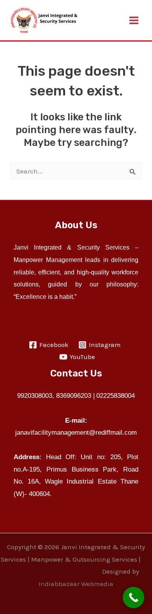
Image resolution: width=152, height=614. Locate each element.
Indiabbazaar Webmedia (76, 584)
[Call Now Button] (133, 597)
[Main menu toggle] (134, 20)
